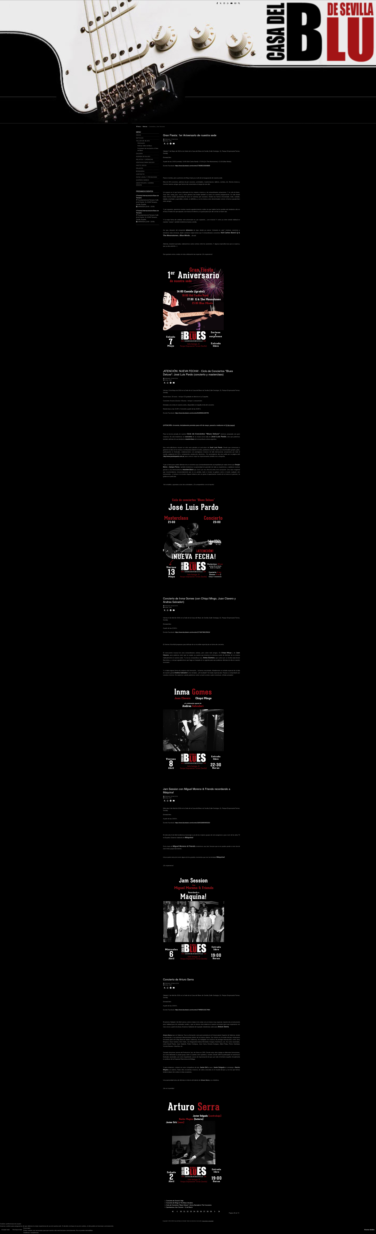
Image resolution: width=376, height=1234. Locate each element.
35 (197, 1211)
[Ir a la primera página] (172, 1211)
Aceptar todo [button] (5, 1229)
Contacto (140, 174)
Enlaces (139, 168)
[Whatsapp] (228, 3)
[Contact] (235, 3)
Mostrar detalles (369, 1229)
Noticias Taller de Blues (144, 145)
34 (194, 1211)
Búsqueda (140, 171)
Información (141, 143)
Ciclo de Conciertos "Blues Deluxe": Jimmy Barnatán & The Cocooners (189, 1205)
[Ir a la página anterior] (177, 1211)
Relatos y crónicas (144, 159)
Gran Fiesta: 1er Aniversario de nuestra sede (189, 135)
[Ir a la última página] (219, 1211)
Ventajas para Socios (145, 162)
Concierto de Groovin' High (174, 1200)
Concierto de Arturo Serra (178, 979)
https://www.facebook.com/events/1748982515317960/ (192, 1010)
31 (184, 1211)
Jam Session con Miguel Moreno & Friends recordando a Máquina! (196, 790)
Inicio (138, 135)
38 (207, 1211)
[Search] (239, 3)
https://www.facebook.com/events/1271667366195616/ (192, 632)
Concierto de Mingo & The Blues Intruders (179, 1203)
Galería (139, 153)
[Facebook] (217, 3)
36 (201, 1211)
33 (191, 1211)
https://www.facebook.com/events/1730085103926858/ (192, 165)
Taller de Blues (143, 141)
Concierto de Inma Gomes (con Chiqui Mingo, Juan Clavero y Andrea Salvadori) (199, 600)
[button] (164, 144)
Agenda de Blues (143, 156)
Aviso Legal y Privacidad (146, 177)
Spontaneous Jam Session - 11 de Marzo (179, 1207)
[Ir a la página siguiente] (215, 1211)
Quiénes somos (142, 180)
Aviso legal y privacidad (207, 1221)
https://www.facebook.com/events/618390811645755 (192, 413)
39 (211, 1211)
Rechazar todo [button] (17, 1229)
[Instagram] (224, 3)
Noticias (139, 138)
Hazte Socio (141, 165)
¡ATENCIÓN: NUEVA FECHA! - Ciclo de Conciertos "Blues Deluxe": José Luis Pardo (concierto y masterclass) (198, 372)
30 (181, 1211)
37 (204, 1211)
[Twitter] (220, 3)
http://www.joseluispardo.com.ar (174, 456)
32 (187, 1211)
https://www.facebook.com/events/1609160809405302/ (192, 823)
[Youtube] (231, 3)
